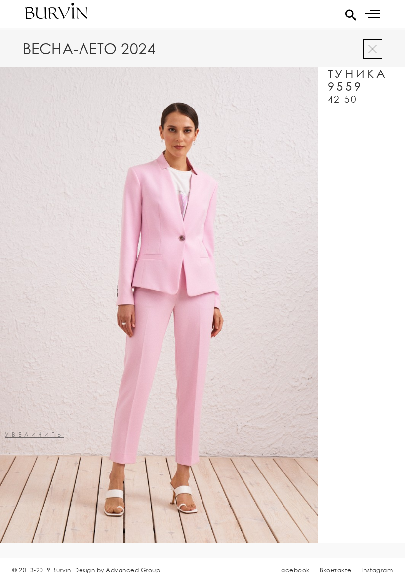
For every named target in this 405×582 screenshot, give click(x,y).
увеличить (34, 435)
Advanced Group (133, 570)
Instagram (377, 570)
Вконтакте (336, 570)
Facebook (294, 570)
